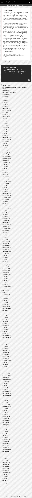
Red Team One (11, 2)
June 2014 (5, 211)
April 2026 (5, 104)
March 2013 (5, 239)
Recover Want (6, 96)
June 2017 (5, 166)
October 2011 (5, 272)
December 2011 (6, 268)
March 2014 (5, 216)
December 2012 (6, 245)
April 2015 (5, 203)
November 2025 (6, 110)
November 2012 (6, 247)
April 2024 (5, 112)
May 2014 (4, 212)
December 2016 (6, 176)
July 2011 (4, 276)
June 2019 (5, 131)
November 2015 (6, 195)
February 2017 (6, 174)
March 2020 (5, 125)
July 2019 (4, 129)
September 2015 (6, 197)
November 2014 (6, 209)
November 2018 (6, 139)
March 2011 (5, 284)
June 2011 (5, 278)
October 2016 (5, 180)
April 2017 (5, 170)
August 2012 (5, 253)
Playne (24, 496)
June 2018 (5, 145)
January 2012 (5, 267)
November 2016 (6, 178)
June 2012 (5, 257)
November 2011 (6, 270)
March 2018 (5, 151)
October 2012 (5, 249)
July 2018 (4, 143)
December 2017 (6, 156)
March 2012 (5, 263)
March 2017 (5, 172)
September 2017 (6, 162)
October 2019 (5, 127)
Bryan (18, 54)
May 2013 (4, 236)
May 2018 (4, 147)
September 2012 (6, 251)
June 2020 (5, 120)
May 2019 (4, 133)
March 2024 (5, 114)
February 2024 (6, 116)
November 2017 (6, 158)
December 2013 (6, 222)
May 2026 (4, 102)
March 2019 (5, 135)
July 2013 (4, 232)
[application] (16, 73)
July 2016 (4, 185)
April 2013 (5, 238)
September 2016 (6, 182)
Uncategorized (6, 294)
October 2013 (5, 226)
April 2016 (5, 189)
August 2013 (5, 230)
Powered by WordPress (12, 496)
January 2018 (5, 154)
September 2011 (6, 274)
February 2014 (6, 218)
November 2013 (6, 224)
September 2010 (6, 286)
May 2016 (4, 187)
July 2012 (4, 255)
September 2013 (6, 228)
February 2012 (6, 265)
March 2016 (5, 191)
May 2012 (4, 259)
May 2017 (4, 168)
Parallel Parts (5, 90)
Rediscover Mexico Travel (9, 92)
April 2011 (5, 282)
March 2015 (5, 205)
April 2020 (5, 124)
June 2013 (5, 234)
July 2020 (4, 118)
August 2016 (5, 183)
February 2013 (6, 241)
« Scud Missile (5, 62)
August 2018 (5, 141)
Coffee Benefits (6, 94)
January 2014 (5, 220)
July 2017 (4, 164)
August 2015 (5, 199)
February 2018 (6, 153)
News (9, 55)
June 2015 (5, 201)
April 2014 (5, 214)
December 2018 (6, 137)
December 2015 (6, 193)
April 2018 (5, 149)
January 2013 (5, 243)
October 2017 (5, 160)
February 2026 (6, 108)
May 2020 (4, 122)
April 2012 (5, 261)
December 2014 (6, 207)
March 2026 (5, 106)
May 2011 (4, 280)
